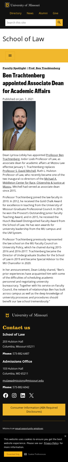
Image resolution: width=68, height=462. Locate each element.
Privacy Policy (51, 443)
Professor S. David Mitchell (19, 171)
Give (55, 13)
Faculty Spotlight (14, 68)
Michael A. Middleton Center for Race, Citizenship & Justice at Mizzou (34, 182)
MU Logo (7, 5)
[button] (35, 454)
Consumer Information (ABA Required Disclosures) (34, 409)
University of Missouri (25, 5)
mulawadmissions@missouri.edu (23, 380)
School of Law (23, 38)
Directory (15, 13)
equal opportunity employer (29, 428)
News (30, 13)
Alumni (43, 13)
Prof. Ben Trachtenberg (44, 68)
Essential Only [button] (13, 454)
